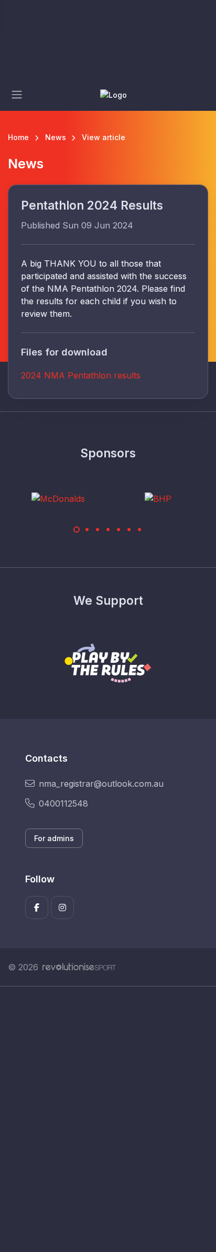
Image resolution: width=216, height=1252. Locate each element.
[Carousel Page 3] (97, 529)
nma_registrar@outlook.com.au (101, 783)
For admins (54, 838)
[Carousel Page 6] (129, 529)
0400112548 (63, 803)
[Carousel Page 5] (118, 529)
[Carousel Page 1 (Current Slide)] (76, 529)
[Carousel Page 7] (139, 529)
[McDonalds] (58, 498)
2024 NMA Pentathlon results (81, 375)
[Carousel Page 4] (108, 529)
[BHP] (158, 498)
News (55, 137)
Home (18, 137)
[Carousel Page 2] (87, 529)
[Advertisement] (108, 1119)
